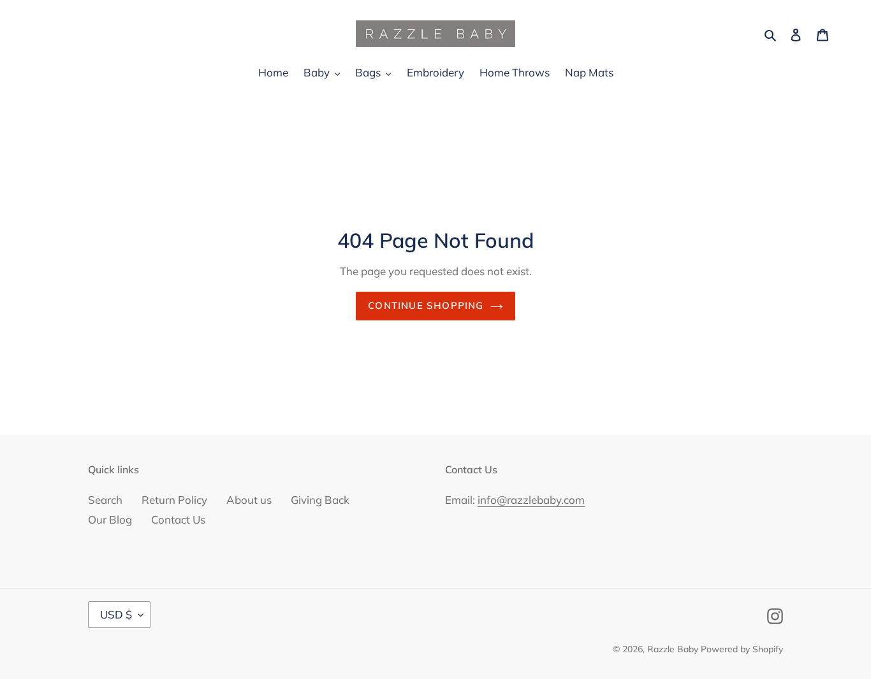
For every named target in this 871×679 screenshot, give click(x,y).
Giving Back (320, 499)
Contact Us (178, 519)
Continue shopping (425, 305)
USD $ (116, 614)
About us (249, 499)
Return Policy (174, 499)
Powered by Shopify (742, 649)
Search (105, 499)
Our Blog (110, 519)
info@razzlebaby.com (531, 499)
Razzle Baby (672, 649)
